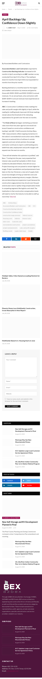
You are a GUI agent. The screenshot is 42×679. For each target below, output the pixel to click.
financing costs (7, 218)
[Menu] (3, 3)
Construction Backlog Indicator (12, 209)
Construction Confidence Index (12, 212)
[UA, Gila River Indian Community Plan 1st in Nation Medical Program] (7, 464)
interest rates (26, 218)
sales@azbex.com (12, 671)
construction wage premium (11, 215)
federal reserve (27, 215)
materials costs (17, 221)
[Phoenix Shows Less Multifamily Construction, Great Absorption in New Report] (21, 294)
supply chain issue (20, 231)
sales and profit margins (27, 228)
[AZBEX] (21, 3)
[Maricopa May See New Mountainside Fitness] (7, 442)
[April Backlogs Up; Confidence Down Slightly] (21, 46)
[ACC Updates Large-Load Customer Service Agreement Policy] (7, 453)
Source (12, 197)
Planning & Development (11, 518)
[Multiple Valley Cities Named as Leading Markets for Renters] (21, 262)
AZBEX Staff (12, 28)
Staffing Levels (7, 231)
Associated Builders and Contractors (14, 206)
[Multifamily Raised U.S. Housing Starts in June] (21, 327)
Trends (5, 14)
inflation (17, 218)
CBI (29, 206)
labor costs (6, 221)
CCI (34, 206)
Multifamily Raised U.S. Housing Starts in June (18, 341)
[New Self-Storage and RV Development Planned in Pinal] (7, 431)
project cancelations (29, 225)
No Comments (33, 28)
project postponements (10, 228)
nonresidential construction (11, 225)
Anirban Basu (12, 203)
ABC (4, 203)
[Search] (39, 3)
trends (30, 231)
